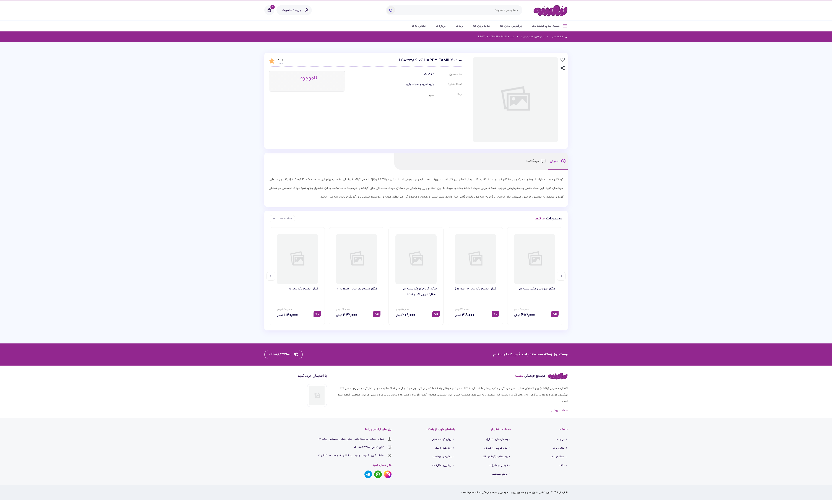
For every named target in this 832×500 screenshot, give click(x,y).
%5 (555, 314)
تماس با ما (419, 26)
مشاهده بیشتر (559, 410)
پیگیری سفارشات (441, 465)
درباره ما (441, 26)
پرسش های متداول (497, 439)
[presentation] (561, 276)
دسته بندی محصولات (546, 26)
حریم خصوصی (500, 474)
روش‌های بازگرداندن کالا (495, 456)
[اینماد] (317, 395)
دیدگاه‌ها (533, 161)
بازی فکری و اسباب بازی (420, 84)
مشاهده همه (285, 218)
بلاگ (561, 465)
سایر (431, 95)
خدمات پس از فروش (496, 448)
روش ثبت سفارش (441, 439)
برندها (459, 26)
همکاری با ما (557, 456)
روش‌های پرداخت (442, 456)
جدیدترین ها (481, 26)
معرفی (554, 161)
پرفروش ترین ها (511, 26)
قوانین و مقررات (498, 465)
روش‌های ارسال (443, 448)
